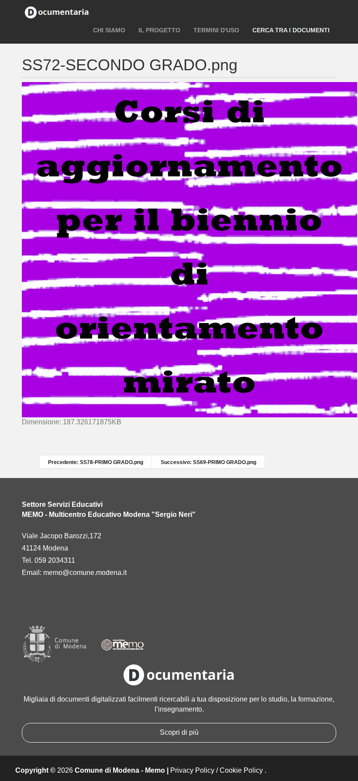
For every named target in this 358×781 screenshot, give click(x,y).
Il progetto (159, 30)
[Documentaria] (57, 11)
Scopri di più (179, 732)
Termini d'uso (216, 30)
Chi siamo (109, 30)
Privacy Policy (192, 770)
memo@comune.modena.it (85, 572)
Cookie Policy (241, 770)
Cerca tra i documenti (291, 30)
